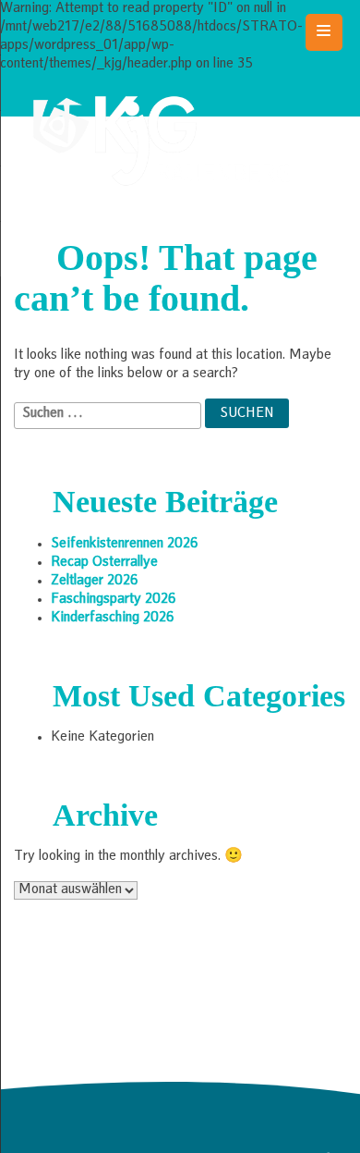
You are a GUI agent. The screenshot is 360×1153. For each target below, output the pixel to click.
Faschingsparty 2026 (113, 600)
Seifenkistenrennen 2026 (124, 544)
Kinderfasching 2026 (112, 618)
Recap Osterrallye (104, 563)
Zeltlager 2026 (94, 581)
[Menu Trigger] (324, 32)
